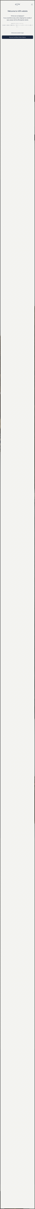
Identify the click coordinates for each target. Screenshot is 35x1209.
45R (17, 4)
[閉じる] (32, 4)
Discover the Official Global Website (17, 37)
